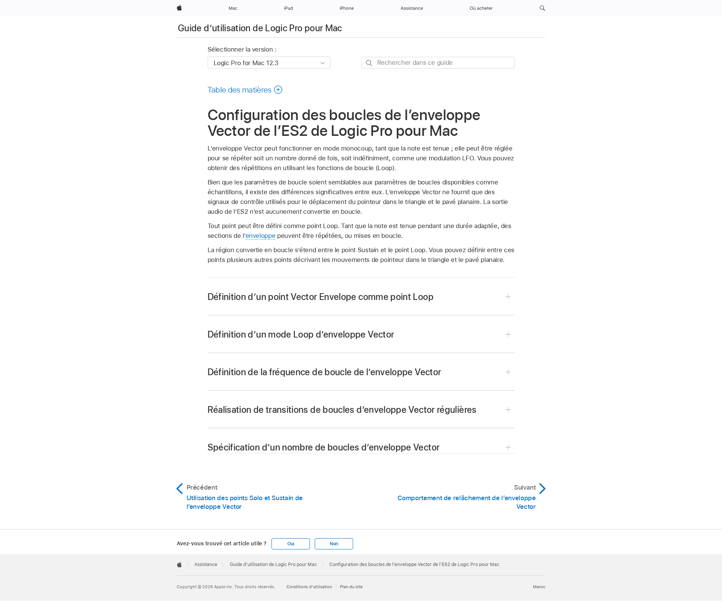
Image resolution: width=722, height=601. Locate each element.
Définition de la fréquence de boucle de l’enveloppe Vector (324, 372)
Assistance (205, 564)
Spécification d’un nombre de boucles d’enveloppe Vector (324, 447)
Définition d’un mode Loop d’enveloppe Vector (301, 334)
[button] (542, 8)
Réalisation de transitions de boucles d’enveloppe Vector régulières (342, 409)
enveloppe (261, 235)
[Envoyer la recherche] (369, 63)
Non (334, 543)
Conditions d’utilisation (309, 586)
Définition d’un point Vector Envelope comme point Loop (321, 296)
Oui (290, 543)
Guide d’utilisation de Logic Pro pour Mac (260, 28)
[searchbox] (438, 62)
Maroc (539, 586)
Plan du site (351, 586)
